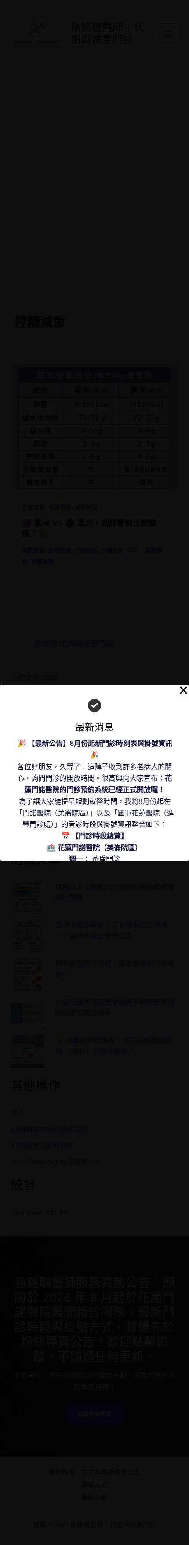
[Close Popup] (183, 691)
